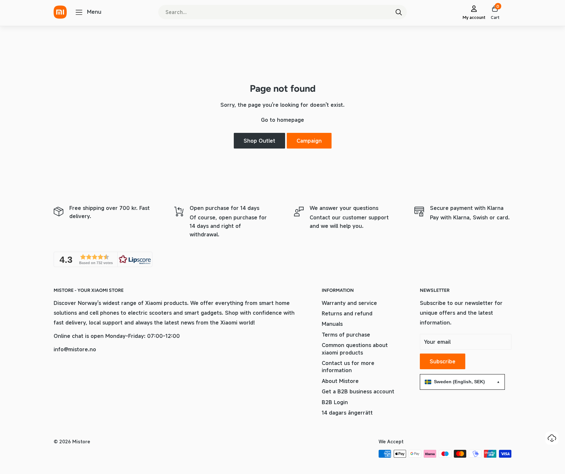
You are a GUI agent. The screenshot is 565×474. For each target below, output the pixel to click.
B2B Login (335, 402)
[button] (103, 259)
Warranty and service (349, 303)
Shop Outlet (259, 140)
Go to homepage (282, 119)
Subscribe (442, 361)
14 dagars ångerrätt (347, 412)
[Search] (398, 12)
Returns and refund (347, 313)
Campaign (309, 140)
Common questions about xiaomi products (355, 348)
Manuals (332, 323)
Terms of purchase (346, 334)
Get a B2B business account (358, 391)
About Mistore (340, 381)
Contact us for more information (348, 366)
